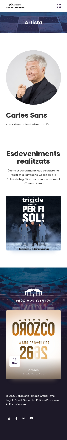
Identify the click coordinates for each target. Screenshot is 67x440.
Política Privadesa (47, 400)
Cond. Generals (24, 400)
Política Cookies (16, 404)
